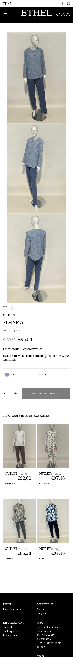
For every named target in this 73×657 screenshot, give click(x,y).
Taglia (42, 374)
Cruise (40, 609)
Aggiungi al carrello (46, 393)
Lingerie (42, 613)
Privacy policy (11, 635)
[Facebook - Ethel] (62, 3)
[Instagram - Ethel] (68, 3)
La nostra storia (12, 609)
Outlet (9, 315)
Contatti (7, 627)
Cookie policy (10, 631)
